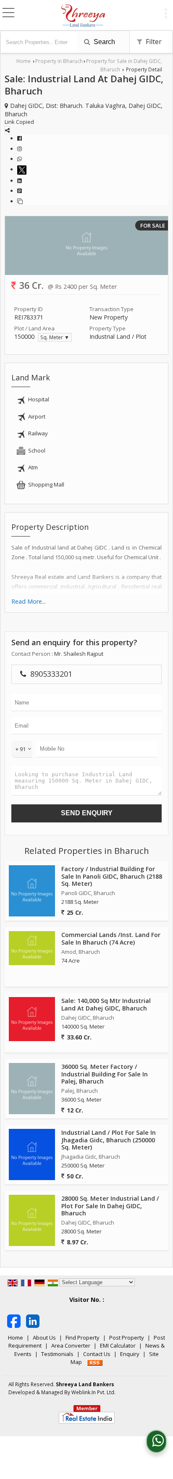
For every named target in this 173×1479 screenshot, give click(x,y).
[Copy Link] (20, 201)
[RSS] (94, 1362)
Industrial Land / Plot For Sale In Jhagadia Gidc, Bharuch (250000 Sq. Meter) (108, 1139)
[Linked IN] (32, 1320)
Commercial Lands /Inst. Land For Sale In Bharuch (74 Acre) (110, 938)
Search (103, 41)
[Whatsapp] (19, 158)
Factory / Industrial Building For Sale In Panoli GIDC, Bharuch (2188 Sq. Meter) (111, 876)
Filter (153, 41)
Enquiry (129, 1354)
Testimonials (57, 1354)
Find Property (83, 1337)
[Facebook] (19, 138)
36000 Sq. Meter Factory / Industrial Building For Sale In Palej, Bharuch (104, 1074)
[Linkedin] (19, 180)
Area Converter (70, 1345)
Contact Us (96, 1354)
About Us (44, 1337)
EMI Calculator (118, 1345)
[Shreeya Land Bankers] (83, 16)
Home (23, 61)
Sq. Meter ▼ (54, 337)
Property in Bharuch (59, 61)
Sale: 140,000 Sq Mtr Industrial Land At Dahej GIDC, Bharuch (106, 1004)
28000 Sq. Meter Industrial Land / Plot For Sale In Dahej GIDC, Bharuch (110, 1205)
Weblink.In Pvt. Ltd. (93, 1392)
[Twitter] (23, 169)
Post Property (126, 1337)
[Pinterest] (19, 190)
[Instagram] (19, 148)
